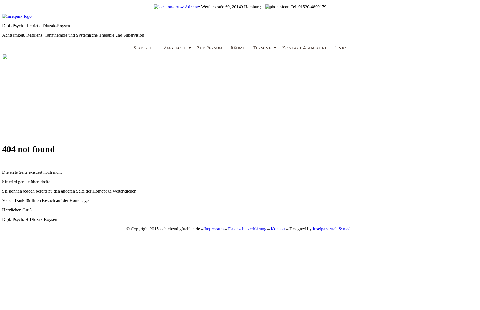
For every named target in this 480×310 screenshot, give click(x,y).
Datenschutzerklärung (247, 228)
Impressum (214, 228)
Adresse (191, 6)
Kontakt (278, 228)
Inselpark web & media (333, 228)
